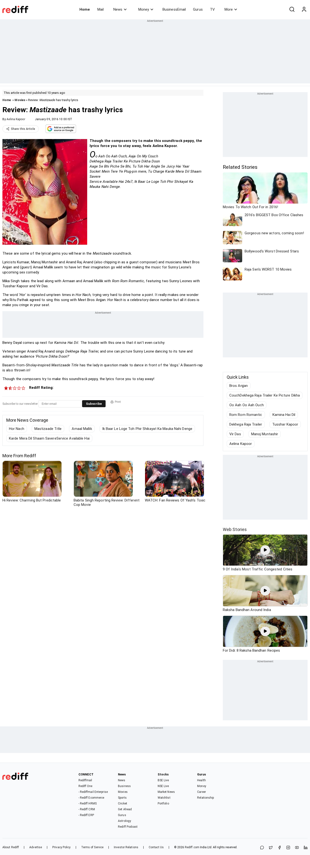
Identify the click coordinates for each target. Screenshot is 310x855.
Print (118, 402)
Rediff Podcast (128, 826)
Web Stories (235, 529)
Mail (100, 9)
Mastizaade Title (48, 429)
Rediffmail (85, 780)
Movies (20, 100)
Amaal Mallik (82, 429)
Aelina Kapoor (16, 119)
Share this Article (23, 129)
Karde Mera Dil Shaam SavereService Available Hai (49, 438)
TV (212, 9)
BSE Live (163, 780)
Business (124, 786)
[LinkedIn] (306, 848)
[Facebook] (279, 848)
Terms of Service (92, 847)
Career (201, 792)
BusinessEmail (174, 9)
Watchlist (164, 797)
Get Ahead (125, 809)
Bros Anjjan (238, 385)
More (229, 9)
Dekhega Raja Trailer (245, 424)
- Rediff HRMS (87, 803)
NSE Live (163, 786)
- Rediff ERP (86, 815)
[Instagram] (288, 848)
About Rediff (10, 847)
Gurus (198, 9)
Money (143, 9)
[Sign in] (304, 9)
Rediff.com (192, 847)
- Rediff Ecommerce (91, 797)
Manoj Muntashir (264, 434)
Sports (122, 797)
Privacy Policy (61, 847)
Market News (166, 792)
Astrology (124, 821)
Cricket (122, 803)
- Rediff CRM (86, 809)
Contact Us (156, 847)
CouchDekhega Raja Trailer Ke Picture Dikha (264, 395)
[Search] (291, 9)
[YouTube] (297, 848)
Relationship (205, 797)
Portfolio (163, 803)
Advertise (35, 847)
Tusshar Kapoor (285, 424)
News (117, 9)
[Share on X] (271, 848)
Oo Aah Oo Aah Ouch (246, 405)
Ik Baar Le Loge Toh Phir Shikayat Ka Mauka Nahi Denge (147, 429)
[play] (265, 550)
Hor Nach (16, 429)
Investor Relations (126, 847)
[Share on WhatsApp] (262, 848)
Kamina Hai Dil (283, 415)
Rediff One (85, 786)
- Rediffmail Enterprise (93, 792)
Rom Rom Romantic (245, 415)
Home (84, 9)
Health (201, 780)
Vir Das (235, 434)
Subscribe (94, 403)
